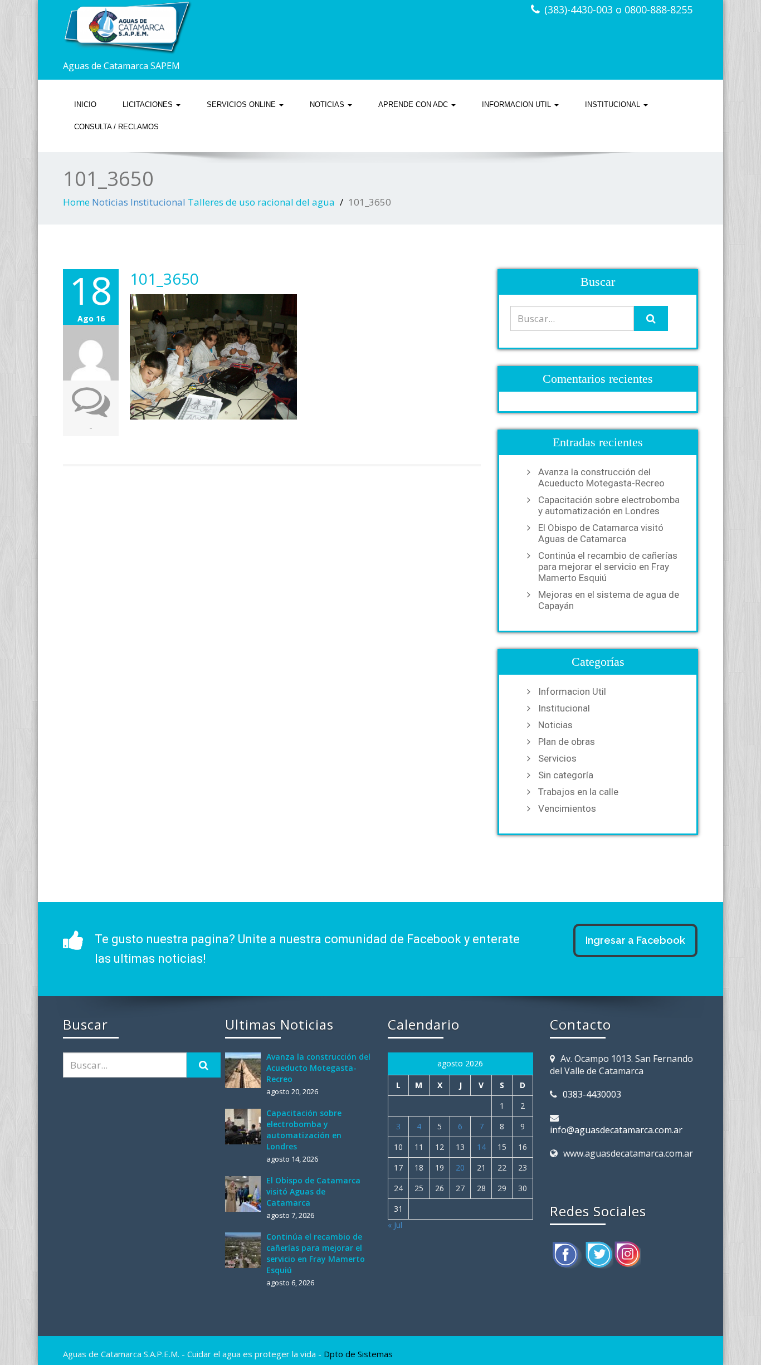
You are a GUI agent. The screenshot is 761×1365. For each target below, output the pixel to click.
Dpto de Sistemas (358, 1353)
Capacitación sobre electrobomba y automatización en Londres (609, 505)
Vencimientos (567, 808)
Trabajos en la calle (578, 791)
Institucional (613, 104)
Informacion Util (517, 104)
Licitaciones (149, 104)
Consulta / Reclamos (116, 127)
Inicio (85, 104)
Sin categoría (565, 775)
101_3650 (164, 278)
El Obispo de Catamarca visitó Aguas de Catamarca (601, 533)
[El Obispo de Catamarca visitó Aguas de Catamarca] (245, 1194)
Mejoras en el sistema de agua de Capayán (608, 600)
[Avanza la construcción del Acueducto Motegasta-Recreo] (245, 1070)
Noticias (328, 104)
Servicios (557, 758)
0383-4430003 (592, 1094)
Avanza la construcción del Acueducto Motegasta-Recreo (601, 477)
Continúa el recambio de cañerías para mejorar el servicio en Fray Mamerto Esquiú (607, 566)
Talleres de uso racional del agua (261, 202)
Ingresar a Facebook (635, 940)
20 (460, 1167)
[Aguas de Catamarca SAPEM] (217, 28)
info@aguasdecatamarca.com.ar (616, 1130)
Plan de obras (566, 741)
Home (76, 202)
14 (481, 1147)
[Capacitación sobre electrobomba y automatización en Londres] (245, 1126)
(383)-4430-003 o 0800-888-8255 (618, 9)
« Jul (395, 1225)
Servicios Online (242, 104)
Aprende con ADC (414, 104)
